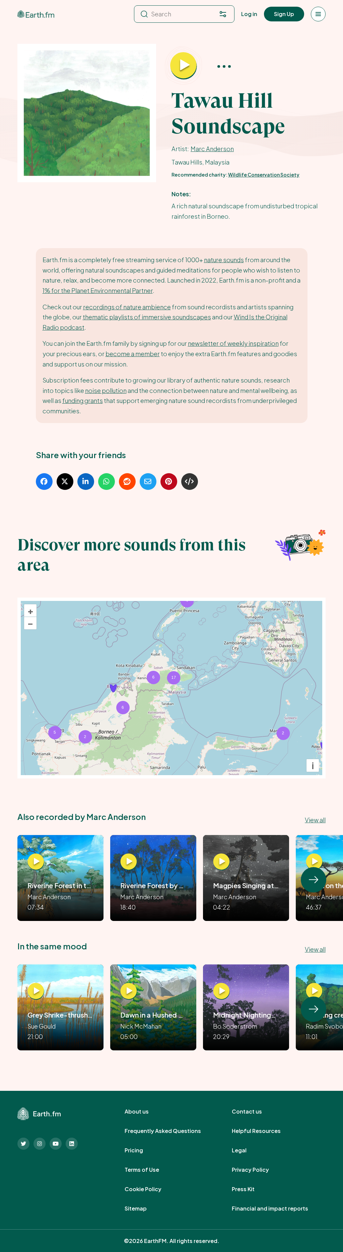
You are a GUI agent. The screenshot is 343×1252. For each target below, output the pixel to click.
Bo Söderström (235, 1026)
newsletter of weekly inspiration (233, 343)
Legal (246, 1150)
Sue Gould (41, 1026)
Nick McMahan (140, 1026)
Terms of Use (149, 1170)
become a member (133, 353)
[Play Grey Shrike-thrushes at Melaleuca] (35, 991)
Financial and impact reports (277, 1209)
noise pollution (106, 390)
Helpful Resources (263, 1131)
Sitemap (143, 1209)
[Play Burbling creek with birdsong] (314, 991)
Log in (249, 13)
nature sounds (224, 260)
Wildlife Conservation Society (263, 175)
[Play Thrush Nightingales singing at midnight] (221, 991)
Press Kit (250, 1189)
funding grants (82, 400)
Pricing (141, 1150)
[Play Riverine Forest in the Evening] (35, 862)
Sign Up (284, 13)
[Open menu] (318, 14)
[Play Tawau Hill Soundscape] (183, 66)
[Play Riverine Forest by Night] (128, 862)
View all (315, 820)
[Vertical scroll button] (313, 880)
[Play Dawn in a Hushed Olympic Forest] (128, 991)
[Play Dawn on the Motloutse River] (314, 862)
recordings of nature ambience (127, 307)
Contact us (254, 1112)
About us (144, 1112)
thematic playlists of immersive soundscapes (147, 317)
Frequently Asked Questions (170, 1131)
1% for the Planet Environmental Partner (98, 290)
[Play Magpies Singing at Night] (221, 862)
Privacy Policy (258, 1170)
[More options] (224, 66)
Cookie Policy (150, 1189)
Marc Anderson (212, 148)
